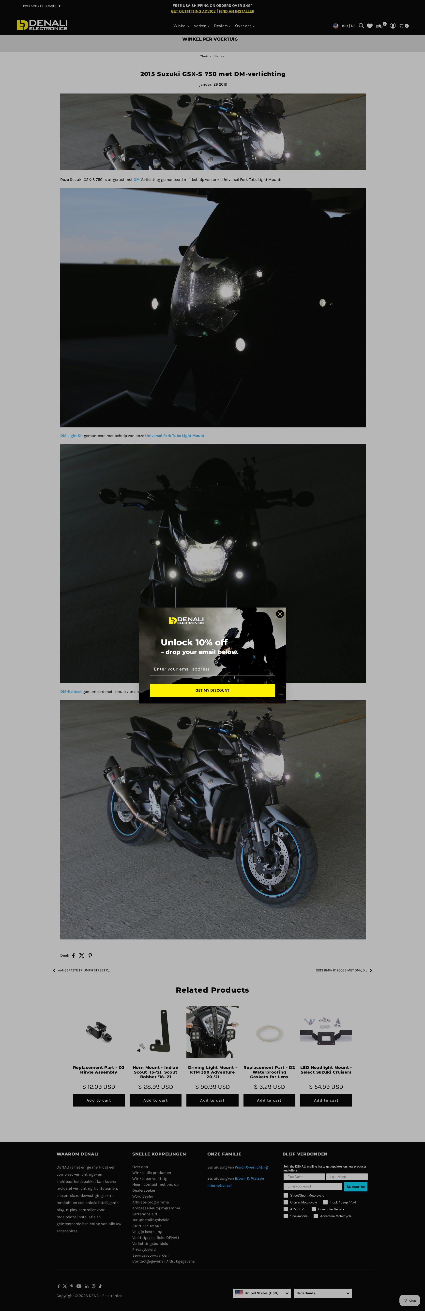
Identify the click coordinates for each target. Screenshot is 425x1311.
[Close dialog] (280, 613)
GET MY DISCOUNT (212, 690)
